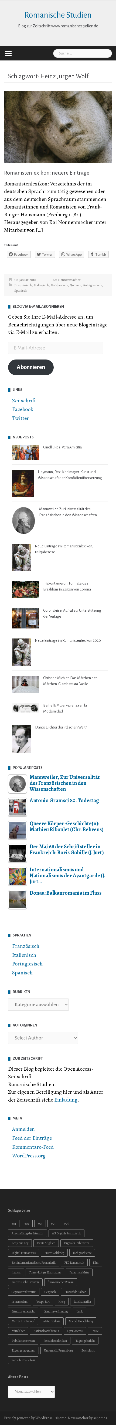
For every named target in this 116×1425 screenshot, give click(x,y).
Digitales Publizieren (77, 1243)
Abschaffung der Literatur (27, 1233)
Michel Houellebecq (81, 1321)
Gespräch (50, 1292)
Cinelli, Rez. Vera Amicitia (62, 447)
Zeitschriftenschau (23, 1360)
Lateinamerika (82, 1301)
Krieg (61, 1301)
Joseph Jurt (43, 1301)
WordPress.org (29, 1155)
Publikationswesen (23, 1341)
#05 (66, 1223)
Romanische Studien (58, 15)
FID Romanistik (74, 1262)
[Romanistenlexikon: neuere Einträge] (58, 126)
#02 (27, 1223)
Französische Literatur (25, 1282)
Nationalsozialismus (46, 1331)
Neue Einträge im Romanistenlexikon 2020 (68, 640)
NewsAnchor (78, 1418)
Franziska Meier (79, 1272)
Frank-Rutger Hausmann (45, 1272)
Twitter (20, 418)
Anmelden (23, 1129)
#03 (40, 1223)
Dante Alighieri (46, 1243)
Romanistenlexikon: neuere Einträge (46, 173)
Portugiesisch (92, 285)
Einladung (65, 1099)
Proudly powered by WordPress (28, 1418)
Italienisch (41, 285)
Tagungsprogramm (23, 1350)
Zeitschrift (24, 400)
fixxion (16, 1272)
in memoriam (20, 1301)
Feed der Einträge (32, 1138)
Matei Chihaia (51, 1321)
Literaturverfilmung (55, 1311)
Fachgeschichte (82, 1253)
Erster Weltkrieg (54, 1253)
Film (95, 1262)
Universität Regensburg (58, 1350)
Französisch (23, 285)
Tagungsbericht (85, 1341)
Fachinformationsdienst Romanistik (34, 1262)
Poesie (94, 1331)
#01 (14, 1223)
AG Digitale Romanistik (66, 1233)
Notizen (75, 285)
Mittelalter (18, 1331)
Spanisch (20, 290)
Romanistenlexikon (55, 1341)
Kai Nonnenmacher (67, 279)
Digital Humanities (24, 1253)
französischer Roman (61, 1282)
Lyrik (79, 1311)
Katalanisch (59, 285)
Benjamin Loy (20, 1243)
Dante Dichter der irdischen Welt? (61, 727)
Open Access (75, 1331)
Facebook (22, 409)
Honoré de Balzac (75, 1292)
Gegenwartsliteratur (24, 1292)
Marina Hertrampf (23, 1321)
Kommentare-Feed (33, 1147)
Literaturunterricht (23, 1311)
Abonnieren (31, 367)
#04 (53, 1223)
